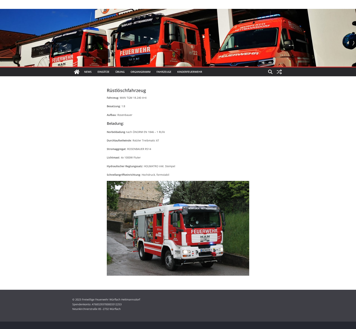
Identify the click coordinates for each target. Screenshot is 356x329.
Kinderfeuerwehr (189, 72)
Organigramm (141, 72)
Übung (120, 72)
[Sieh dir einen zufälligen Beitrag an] (279, 71)
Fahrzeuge (163, 72)
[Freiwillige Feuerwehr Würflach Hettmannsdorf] (76, 71)
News (88, 72)
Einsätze (103, 72)
